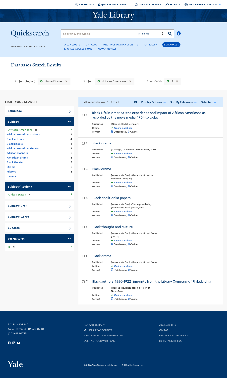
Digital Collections (78, 48)
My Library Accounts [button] (203, 4)
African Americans (114, 81)
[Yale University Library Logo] (113, 15)
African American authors (23, 134)
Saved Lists (86, 4)
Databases (171, 44)
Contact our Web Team (99, 341)
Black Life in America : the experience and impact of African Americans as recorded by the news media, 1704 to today (149, 115)
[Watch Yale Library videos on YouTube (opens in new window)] (18, 342)
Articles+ (150, 44)
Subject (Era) (17, 205)
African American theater (23, 148)
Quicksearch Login (114, 4)
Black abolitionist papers (112, 198)
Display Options (151, 102)
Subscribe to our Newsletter (103, 335)
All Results (72, 44)
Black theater (15, 162)
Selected (206, 102)
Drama (11, 167)
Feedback (174, 4)
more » (11, 176)
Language (15, 111)
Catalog (92, 44)
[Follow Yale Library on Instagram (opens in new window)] (13, 342)
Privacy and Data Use (173, 335)
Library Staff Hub (170, 341)
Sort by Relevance (181, 102)
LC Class (14, 227)
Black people (15, 143)
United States (53, 81)
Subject (13, 121)
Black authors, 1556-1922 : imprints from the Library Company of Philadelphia (151, 281)
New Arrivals (107, 48)
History (11, 171)
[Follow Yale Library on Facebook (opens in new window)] (9, 342)
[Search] (170, 33)
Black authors (15, 139)
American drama (17, 157)
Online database (123, 128)
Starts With (16, 238)
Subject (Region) (20, 186)
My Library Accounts (98, 330)
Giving (163, 330)
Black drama (101, 143)
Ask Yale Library (149, 4)
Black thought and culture (112, 227)
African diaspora (17, 153)
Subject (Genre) (19, 216)
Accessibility (167, 325)
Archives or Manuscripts (120, 44)
